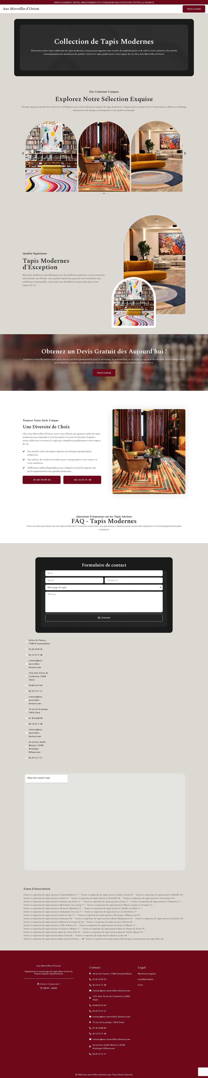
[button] (23, 153)
